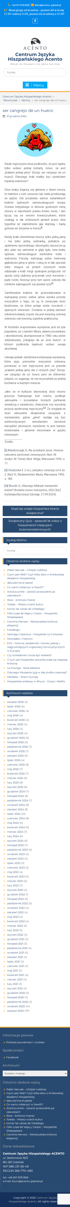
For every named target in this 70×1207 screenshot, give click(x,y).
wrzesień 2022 (16, 907)
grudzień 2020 (16, 992)
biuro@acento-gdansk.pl (48, 5)
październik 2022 (17, 903)
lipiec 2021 (13, 961)
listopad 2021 (15, 943)
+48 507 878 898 (20, 5)
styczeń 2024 (15, 840)
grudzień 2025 (16, 737)
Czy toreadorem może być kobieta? (29, 655)
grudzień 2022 (16, 894)
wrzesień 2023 (16, 854)
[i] (5, 450)
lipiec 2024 (14, 813)
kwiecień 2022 (16, 921)
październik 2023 (17, 849)
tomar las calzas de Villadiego (26, 608)
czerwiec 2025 (16, 764)
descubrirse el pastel (20, 582)
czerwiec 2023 (16, 867)
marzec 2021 (15, 979)
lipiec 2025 (13, 760)
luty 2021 (12, 984)
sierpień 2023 (15, 858)
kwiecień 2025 (16, 773)
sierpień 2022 (15, 912)
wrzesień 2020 (16, 1006)
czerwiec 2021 (15, 966)
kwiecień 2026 (16, 719)
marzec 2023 (15, 881)
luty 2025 (13, 782)
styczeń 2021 (15, 988)
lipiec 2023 (13, 863)
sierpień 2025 (15, 755)
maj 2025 (13, 769)
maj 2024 (13, 822)
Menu (38, 85)
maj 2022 (13, 916)
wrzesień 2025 (16, 751)
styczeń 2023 (15, 890)
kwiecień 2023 (16, 876)
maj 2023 (13, 872)
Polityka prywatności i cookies (25, 1042)
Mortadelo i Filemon (20, 638)
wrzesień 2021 (15, 952)
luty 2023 (13, 885)
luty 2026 (13, 728)
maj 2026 (13, 715)
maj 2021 (12, 970)
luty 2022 (13, 930)
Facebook (12, 1057)
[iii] (6, 485)
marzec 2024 (15, 831)
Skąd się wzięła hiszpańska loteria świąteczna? (35, 511)
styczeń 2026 (15, 733)
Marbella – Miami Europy (22, 677)
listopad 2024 (15, 796)
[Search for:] (35, 72)
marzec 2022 (15, 925)
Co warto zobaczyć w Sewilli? (25, 587)
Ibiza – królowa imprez (21, 600)
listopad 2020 (15, 997)
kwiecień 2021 (15, 975)
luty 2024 (13, 836)
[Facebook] (35, 20)
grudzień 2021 (15, 939)
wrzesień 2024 (16, 805)
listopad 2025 (15, 742)
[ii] (5, 470)
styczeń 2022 (15, 934)
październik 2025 (17, 746)
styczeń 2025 (15, 787)
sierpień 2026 (15, 702)
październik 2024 (17, 800)
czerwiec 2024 (16, 818)
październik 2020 (17, 1001)
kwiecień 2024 (16, 827)
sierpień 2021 (15, 957)
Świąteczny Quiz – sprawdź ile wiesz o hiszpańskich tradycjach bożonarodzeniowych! (35, 525)
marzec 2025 (15, 778)
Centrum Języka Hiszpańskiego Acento (35, 57)
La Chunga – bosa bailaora (23, 668)
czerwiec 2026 (16, 711)
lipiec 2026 (14, 706)
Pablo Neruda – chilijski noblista (27, 570)
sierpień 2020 (15, 1010)
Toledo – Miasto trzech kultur (25, 604)
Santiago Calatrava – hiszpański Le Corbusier (35, 634)
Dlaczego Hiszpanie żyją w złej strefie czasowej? (37, 672)
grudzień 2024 (16, 791)
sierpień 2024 (15, 809)
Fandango (13, 629)
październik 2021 (17, 948)
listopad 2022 (15, 899)
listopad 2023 (15, 845)
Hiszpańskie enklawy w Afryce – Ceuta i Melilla (36, 681)
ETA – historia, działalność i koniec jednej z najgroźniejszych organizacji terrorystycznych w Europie (36, 647)
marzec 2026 (15, 724)
